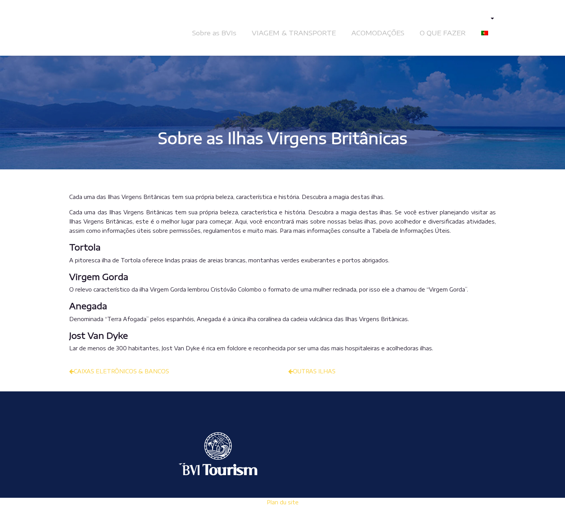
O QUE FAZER (443, 32)
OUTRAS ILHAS (314, 371)
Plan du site (283, 502)
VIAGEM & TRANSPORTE (294, 32)
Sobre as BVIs (214, 32)
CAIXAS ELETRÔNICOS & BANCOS (121, 371)
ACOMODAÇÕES (377, 32)
